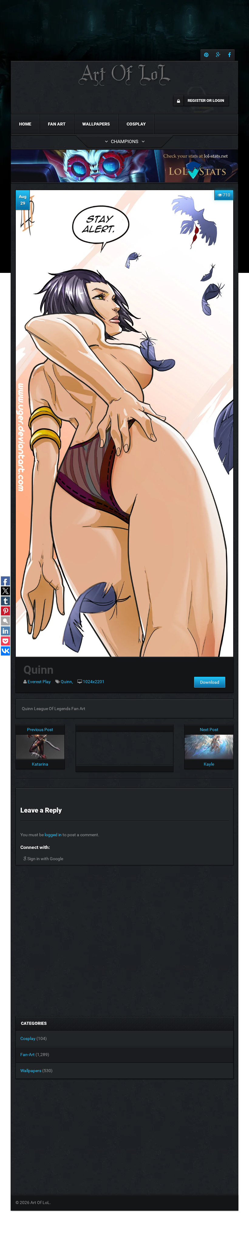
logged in (53, 834)
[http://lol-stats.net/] (124, 166)
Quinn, (67, 681)
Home (25, 124)
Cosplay (136, 124)
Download (209, 682)
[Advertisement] (124, 746)
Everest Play (39, 681)
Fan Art (57, 124)
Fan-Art (27, 1054)
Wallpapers (96, 124)
